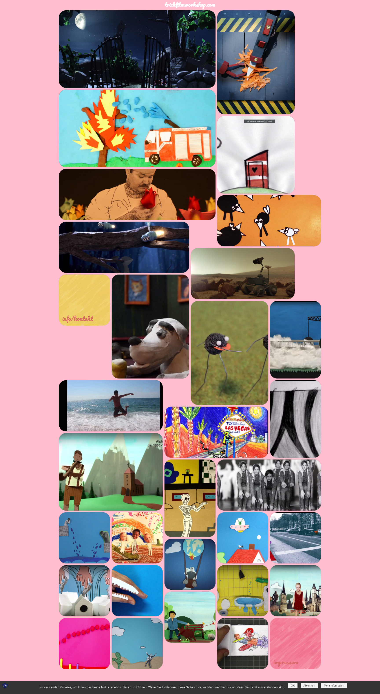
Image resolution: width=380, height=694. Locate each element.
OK (293, 685)
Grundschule (96, 161)
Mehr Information (334, 685)
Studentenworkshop (103, 81)
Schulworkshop (122, 161)
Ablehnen (309, 685)
